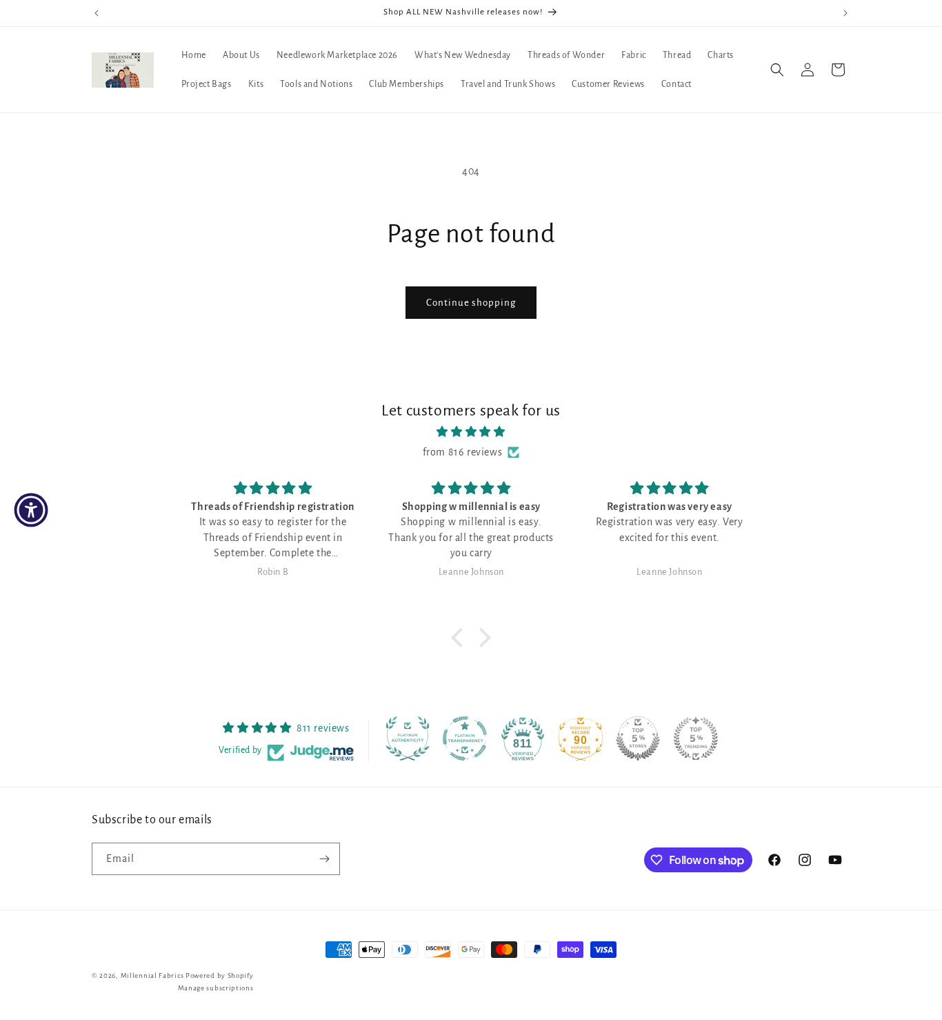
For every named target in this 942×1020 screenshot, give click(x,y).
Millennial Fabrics (152, 975)
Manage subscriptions (216, 988)
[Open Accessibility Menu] (31, 510)
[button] (777, 70)
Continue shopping (471, 302)
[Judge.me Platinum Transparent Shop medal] (465, 738)
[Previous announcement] (96, 13)
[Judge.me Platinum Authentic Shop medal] (407, 738)
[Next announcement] (845, 13)
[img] (471, 432)
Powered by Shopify (220, 975)
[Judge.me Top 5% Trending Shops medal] (696, 738)
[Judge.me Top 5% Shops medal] (638, 738)
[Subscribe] (324, 859)
